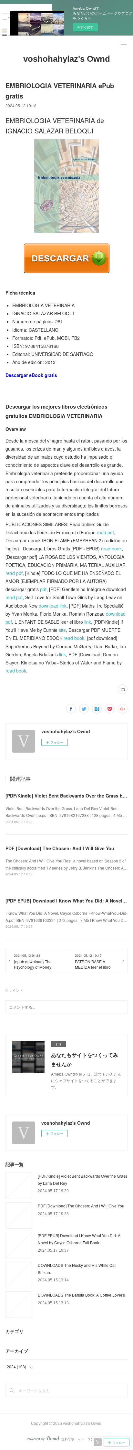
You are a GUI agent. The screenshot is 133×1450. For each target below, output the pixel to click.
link (87, 622)
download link (52, 605)
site (62, 630)
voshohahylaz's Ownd (66, 59)
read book (111, 548)
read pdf (105, 532)
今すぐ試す (85, 27)
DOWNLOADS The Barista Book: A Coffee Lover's (81, 1295)
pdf (43, 589)
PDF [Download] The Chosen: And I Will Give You (59, 848)
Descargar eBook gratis (31, 375)
